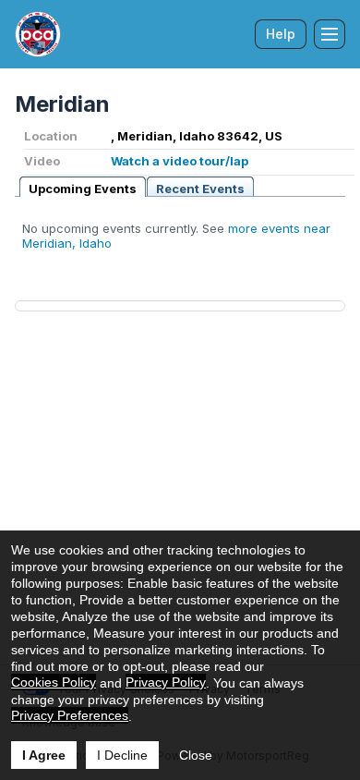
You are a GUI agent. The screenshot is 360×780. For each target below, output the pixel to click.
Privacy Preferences (69, 715)
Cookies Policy (53, 682)
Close (195, 755)
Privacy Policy (166, 682)
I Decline (122, 755)
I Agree (44, 755)
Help (280, 34)
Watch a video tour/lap (179, 160)
